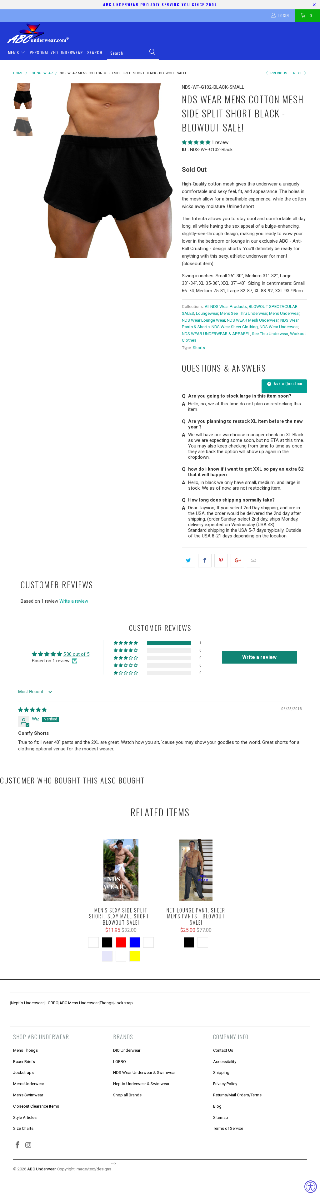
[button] (196, 142)
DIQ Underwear (126, 1050)
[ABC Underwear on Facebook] (17, 1145)
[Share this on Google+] (237, 560)
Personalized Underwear (56, 52)
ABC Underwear (41, 1169)
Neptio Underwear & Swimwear (141, 1083)
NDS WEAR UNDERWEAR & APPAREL (216, 333)
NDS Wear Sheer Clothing (235, 326)
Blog (217, 1106)
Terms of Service (228, 1128)
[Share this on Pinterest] (221, 560)
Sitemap (220, 1117)
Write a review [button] (259, 657)
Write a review (73, 601)
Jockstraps (23, 1072)
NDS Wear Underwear (279, 326)
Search (94, 52)
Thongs (106, 1003)
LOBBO (52, 1003)
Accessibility (224, 1061)
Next (298, 73)
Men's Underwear (28, 1083)
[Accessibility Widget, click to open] (310, 1186)
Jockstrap (123, 1003)
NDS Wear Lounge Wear (203, 320)
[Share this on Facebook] (205, 560)
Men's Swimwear (28, 1095)
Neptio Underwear (27, 1003)
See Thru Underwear (270, 333)
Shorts (199, 347)
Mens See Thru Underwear (243, 313)
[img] (32, 710)
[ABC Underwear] (163, 33)
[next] (168, 170)
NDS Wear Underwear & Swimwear (144, 1072)
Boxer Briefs (24, 1061)
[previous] (47, 170)
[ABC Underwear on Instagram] (28, 1145)
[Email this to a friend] (253, 560)
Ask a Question (287, 383)
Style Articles (25, 1117)
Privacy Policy (225, 1083)
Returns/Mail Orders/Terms (237, 1095)
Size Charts (23, 1128)
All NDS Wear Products (226, 306)
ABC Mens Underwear (79, 1003)
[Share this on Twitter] (188, 560)
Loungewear (207, 313)
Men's (14, 52)
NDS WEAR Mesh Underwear (252, 320)
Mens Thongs (25, 1050)
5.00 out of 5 (76, 654)
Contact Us (223, 1050)
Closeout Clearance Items (36, 1106)
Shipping (221, 1072)
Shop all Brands (127, 1095)
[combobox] (133, 53)
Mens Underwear (284, 313)
